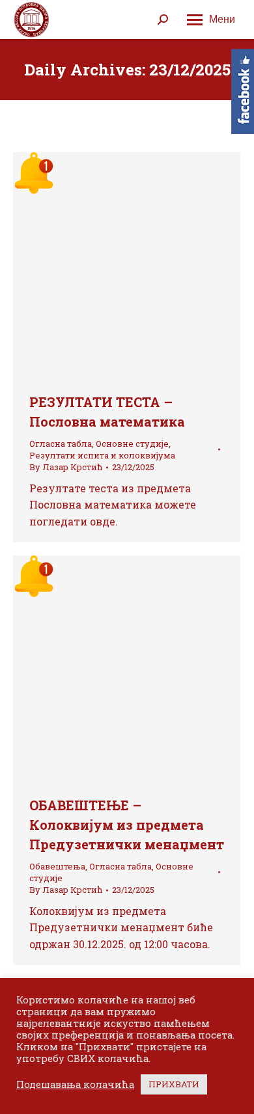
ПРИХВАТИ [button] (173, 1084)
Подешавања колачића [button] (75, 1085)
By (65, 467)
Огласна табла (60, 443)
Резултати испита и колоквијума (102, 455)
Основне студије (132, 443)
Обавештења (57, 866)
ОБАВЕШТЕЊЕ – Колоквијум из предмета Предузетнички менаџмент (126, 825)
